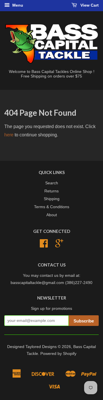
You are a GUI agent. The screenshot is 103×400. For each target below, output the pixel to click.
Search (51, 183)
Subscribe (84, 320)
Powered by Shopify (58, 353)
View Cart (89, 5)
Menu (17, 5)
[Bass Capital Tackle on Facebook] (43, 245)
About (51, 215)
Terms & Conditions (51, 207)
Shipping (52, 199)
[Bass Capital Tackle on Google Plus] (59, 245)
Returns (51, 191)
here (8, 134)
